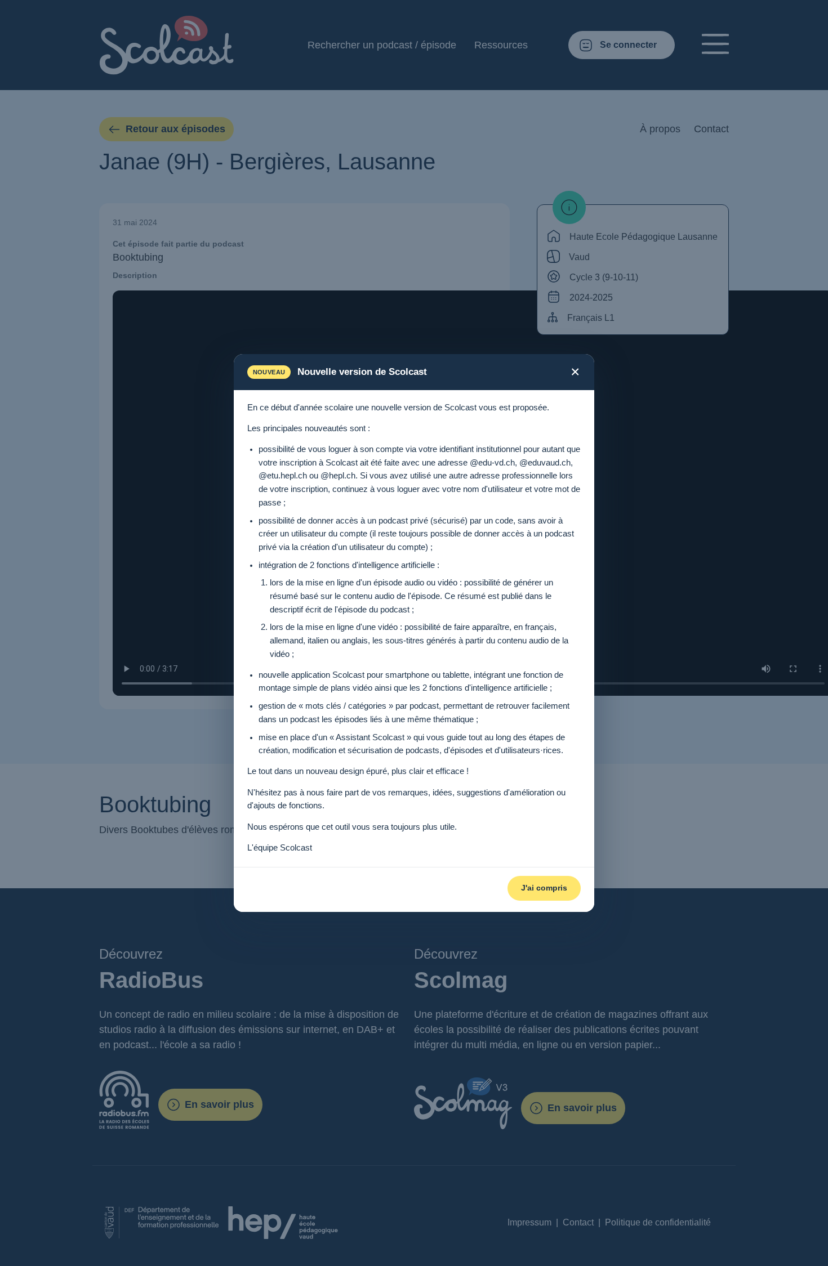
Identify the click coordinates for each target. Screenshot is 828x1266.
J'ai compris (544, 887)
